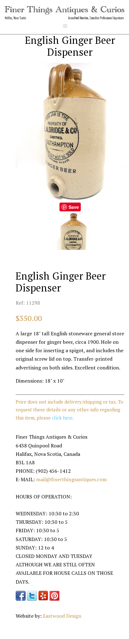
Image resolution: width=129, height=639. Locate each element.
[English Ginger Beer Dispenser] (70, 231)
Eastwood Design (62, 615)
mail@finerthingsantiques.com (71, 479)
